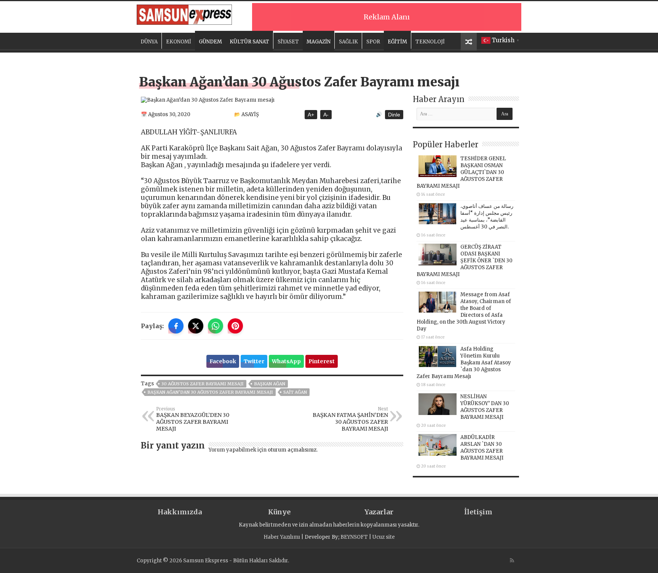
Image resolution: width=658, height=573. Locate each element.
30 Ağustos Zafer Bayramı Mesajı (202, 383)
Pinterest (321, 361)
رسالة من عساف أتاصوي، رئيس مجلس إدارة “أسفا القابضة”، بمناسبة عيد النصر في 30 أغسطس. (486, 216)
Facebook (222, 361)
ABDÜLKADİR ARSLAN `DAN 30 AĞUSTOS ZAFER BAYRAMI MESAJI (481, 447)
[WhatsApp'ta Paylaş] (215, 326)
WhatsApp (286, 361)
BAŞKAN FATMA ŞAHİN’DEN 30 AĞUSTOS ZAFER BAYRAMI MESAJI (350, 419)
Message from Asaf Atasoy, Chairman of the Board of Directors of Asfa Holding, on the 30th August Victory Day (464, 311)
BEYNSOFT (354, 537)
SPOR (373, 41)
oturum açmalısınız (292, 450)
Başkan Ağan (269, 383)
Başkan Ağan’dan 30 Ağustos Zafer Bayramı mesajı (210, 392)
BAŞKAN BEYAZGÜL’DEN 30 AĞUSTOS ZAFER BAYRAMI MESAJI (192, 419)
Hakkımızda (180, 512)
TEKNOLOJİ (430, 41)
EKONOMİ (178, 41)
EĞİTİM (397, 41)
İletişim (478, 512)
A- (326, 115)
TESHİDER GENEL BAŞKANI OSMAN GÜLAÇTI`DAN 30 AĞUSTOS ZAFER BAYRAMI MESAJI (461, 172)
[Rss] (512, 560)
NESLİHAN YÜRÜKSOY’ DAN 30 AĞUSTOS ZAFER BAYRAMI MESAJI (484, 406)
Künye (279, 512)
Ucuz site (383, 537)
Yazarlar (378, 512)
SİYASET (288, 41)
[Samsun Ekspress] (184, 13)
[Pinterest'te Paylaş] (235, 326)
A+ (311, 115)
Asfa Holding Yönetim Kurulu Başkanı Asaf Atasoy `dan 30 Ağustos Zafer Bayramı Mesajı (464, 363)
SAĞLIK (348, 41)
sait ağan (295, 392)
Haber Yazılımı (282, 537)
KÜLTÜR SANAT (249, 41)
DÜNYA (149, 41)
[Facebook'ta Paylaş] (176, 326)
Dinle (394, 115)
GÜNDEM (210, 41)
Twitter (254, 361)
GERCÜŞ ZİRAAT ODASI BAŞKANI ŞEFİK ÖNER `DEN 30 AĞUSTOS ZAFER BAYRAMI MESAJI (465, 261)
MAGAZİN (319, 41)
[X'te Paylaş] (195, 326)
